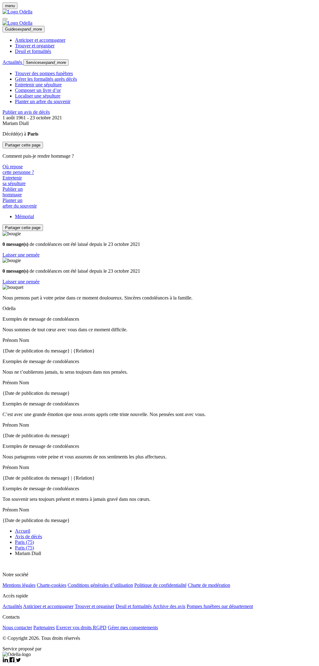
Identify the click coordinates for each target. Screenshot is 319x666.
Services (46, 62)
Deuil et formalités (33, 51)
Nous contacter (17, 627)
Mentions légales (19, 585)
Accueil (22, 531)
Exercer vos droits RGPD (81, 627)
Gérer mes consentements (133, 627)
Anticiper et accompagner (40, 40)
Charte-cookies (51, 585)
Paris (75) (24, 542)
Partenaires (44, 627)
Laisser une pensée (21, 254)
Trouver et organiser (35, 45)
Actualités (12, 62)
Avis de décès (28, 536)
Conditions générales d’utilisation (100, 585)
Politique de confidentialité (160, 585)
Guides (23, 29)
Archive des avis (169, 606)
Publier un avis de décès (26, 112)
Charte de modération (209, 585)
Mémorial (24, 216)
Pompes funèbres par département (220, 606)
